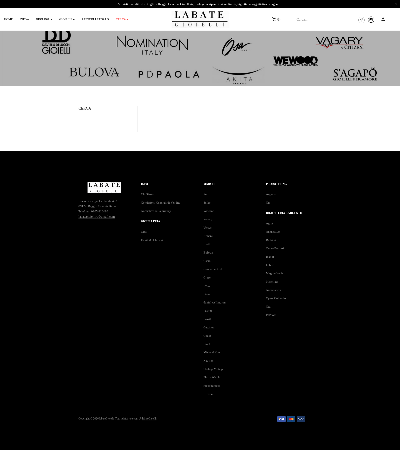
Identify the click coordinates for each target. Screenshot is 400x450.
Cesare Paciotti (212, 269)
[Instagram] (371, 19)
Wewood (208, 211)
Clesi (144, 231)
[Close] (396, 4)
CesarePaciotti (275, 248)
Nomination (273, 290)
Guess (207, 335)
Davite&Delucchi (152, 240)
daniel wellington (214, 302)
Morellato (272, 281)
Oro (268, 202)
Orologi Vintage (213, 369)
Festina (207, 310)
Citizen (208, 394)
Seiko (207, 202)
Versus (207, 227)
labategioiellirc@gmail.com (96, 216)
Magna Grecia (275, 273)
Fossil (207, 319)
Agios (269, 223)
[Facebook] (361, 19)
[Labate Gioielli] (200, 19)
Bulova (208, 252)
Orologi (43, 19)
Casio (207, 261)
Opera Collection (277, 298)
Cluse (207, 277)
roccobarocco (211, 385)
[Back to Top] (388, 434)
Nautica (208, 360)
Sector (207, 194)
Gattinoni (209, 327)
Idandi (270, 256)
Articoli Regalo (95, 19)
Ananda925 (273, 231)
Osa (268, 306)
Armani (208, 236)
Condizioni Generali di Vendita (160, 202)
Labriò (270, 265)
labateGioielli (149, 418)
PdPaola (271, 315)
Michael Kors (211, 352)
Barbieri (271, 240)
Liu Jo (207, 344)
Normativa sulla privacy (156, 211)
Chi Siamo (147, 194)
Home (8, 19)
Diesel (207, 294)
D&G (206, 286)
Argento (271, 194)
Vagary (207, 219)
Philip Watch (211, 377)
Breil (206, 244)
